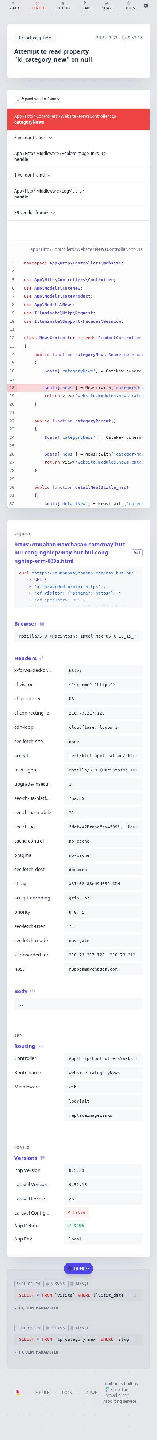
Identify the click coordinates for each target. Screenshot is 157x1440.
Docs (67, 1392)
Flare (115, 1389)
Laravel (91, 1392)
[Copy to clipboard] (135, 573)
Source (42, 1392)
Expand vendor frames (40, 99)
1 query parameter (38, 1308)
